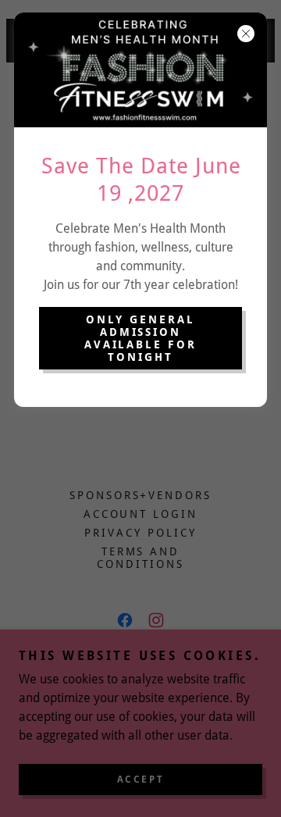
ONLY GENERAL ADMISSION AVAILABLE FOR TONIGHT (140, 338)
